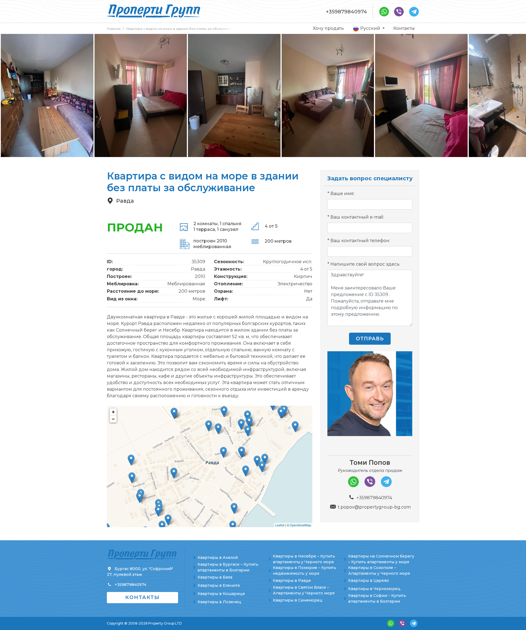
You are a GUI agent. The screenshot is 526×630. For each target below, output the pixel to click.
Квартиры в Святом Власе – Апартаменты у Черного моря (304, 590)
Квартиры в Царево (368, 580)
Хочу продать (328, 28)
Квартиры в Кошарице (221, 593)
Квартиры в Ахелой (218, 557)
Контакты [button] (142, 597)
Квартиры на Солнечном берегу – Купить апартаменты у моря (381, 559)
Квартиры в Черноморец (374, 588)
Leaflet (279, 525)
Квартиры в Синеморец (297, 600)
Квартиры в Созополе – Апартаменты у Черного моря (379, 570)
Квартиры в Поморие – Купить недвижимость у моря (304, 570)
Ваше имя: (342, 193)
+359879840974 (346, 12)
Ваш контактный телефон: (360, 240)
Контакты (404, 28)
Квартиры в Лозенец (219, 601)
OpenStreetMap (300, 525)
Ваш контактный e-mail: (357, 217)
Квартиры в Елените (219, 585)
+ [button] (113, 412)
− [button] (113, 419)
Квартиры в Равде (292, 580)
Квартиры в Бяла (215, 577)
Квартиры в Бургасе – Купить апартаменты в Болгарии (228, 567)
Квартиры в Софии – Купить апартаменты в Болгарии (377, 598)
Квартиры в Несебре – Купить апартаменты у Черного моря (304, 559)
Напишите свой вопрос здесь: (365, 264)
